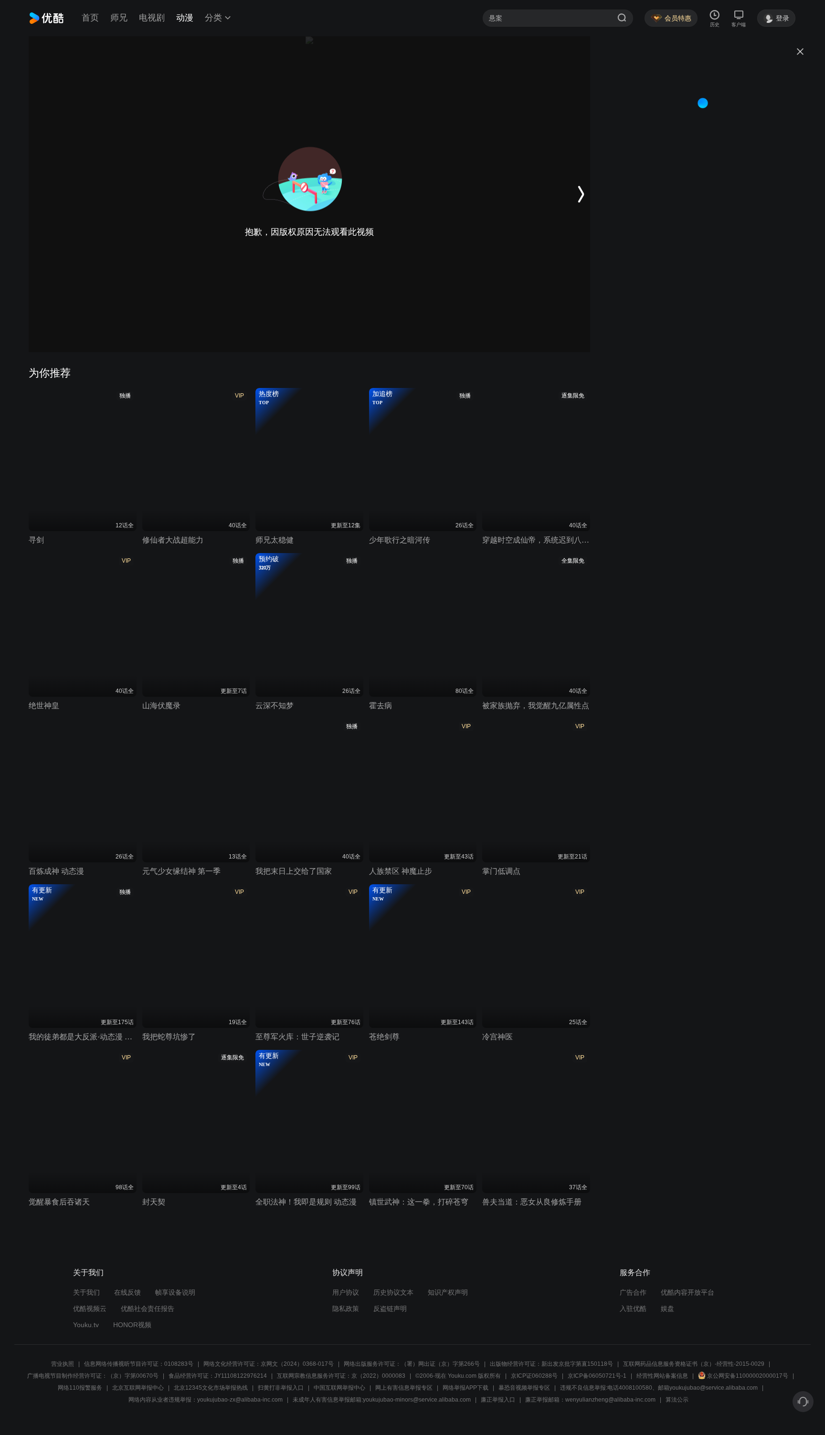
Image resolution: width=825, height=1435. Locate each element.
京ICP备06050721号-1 (597, 1375)
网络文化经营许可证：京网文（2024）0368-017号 (268, 1364)
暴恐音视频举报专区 (524, 1387)
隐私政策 (345, 1308)
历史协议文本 (393, 1292)
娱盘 (667, 1308)
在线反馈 (127, 1292)
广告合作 (633, 1292)
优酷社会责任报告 (147, 1308)
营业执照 (62, 1364)
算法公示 (677, 1399)
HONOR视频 (132, 1325)
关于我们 (86, 1292)
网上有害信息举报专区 (404, 1387)
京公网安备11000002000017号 (747, 1375)
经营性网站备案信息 (662, 1375)
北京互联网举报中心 (138, 1387)
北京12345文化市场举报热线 (211, 1387)
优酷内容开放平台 (687, 1292)
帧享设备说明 (175, 1292)
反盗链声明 (390, 1308)
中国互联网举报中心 (339, 1387)
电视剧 (152, 17)
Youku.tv (86, 1325)
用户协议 (345, 1292)
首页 (90, 17)
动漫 (184, 17)
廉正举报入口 (498, 1399)
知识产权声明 (448, 1292)
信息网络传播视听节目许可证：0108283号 (138, 1364)
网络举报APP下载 (465, 1387)
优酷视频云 (89, 1308)
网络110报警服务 (80, 1387)
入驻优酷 (633, 1308)
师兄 (118, 17)
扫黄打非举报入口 (281, 1387)
